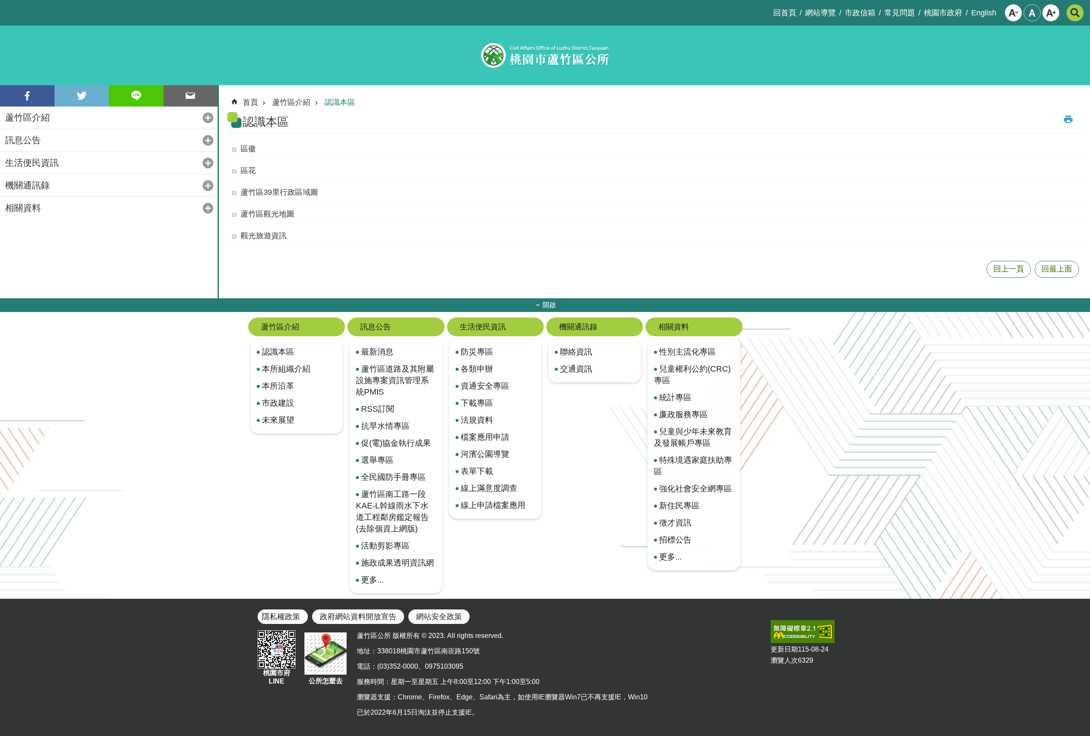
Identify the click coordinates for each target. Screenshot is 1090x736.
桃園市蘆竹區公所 (545, 55)
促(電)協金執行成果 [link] (396, 442)
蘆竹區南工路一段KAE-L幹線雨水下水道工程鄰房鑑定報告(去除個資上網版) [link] (392, 511)
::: (7, 7)
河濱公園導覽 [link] (485, 454)
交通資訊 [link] (576, 368)
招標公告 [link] (675, 539)
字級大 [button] (1050, 12)
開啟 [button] (549, 305)
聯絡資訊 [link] (576, 351)
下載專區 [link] (477, 402)
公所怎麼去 (326, 680)
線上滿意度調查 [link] (489, 488)
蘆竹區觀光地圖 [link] (267, 214)
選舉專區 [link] (377, 460)
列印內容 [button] (1068, 119)
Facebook (27, 96)
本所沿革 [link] (278, 385)
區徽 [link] (248, 148)
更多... (372, 579)
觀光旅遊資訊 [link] (264, 235)
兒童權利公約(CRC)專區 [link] (692, 374)
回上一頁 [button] (1008, 269)
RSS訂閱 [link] (377, 408)
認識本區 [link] (339, 102)
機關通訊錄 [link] (27, 185)
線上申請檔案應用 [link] (493, 505)
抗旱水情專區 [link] (385, 425)
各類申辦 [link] (477, 368)
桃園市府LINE (276, 677)
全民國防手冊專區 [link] (393, 477)
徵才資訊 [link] (675, 522)
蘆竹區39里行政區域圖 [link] (279, 192)
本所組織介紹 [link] (286, 368)
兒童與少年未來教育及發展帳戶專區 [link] (693, 437)
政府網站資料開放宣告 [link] (358, 616)
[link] (803, 631)
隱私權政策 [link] (281, 616)
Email (191, 96)
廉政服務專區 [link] (683, 414)
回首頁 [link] (784, 13)
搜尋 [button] (1075, 12)
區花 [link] (248, 170)
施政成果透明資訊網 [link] (397, 562)
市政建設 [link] (278, 402)
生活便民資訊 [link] (32, 162)
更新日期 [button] (784, 649)
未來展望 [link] (278, 419)
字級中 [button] (1032, 12)
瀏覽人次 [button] (784, 660)
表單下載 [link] (477, 471)
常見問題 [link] (899, 13)
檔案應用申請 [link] (485, 437)
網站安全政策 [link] (439, 616)
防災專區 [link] (477, 351)
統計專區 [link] (675, 397)
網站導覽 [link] (820, 13)
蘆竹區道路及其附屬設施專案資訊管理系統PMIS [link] (395, 380)
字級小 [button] (1013, 12)
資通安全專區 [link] (485, 385)
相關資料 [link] (23, 208)
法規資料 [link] (477, 419)
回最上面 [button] (1056, 269)
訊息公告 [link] (23, 140)
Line (136, 96)
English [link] (983, 13)
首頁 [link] (250, 102)
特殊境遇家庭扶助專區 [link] (693, 465)
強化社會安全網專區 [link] (695, 488)
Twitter (81, 96)
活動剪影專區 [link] (385, 545)
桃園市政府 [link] (943, 13)
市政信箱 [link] (860, 13)
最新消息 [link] (377, 351)
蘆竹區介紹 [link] (27, 117)
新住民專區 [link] (679, 505)
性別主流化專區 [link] (687, 351)
